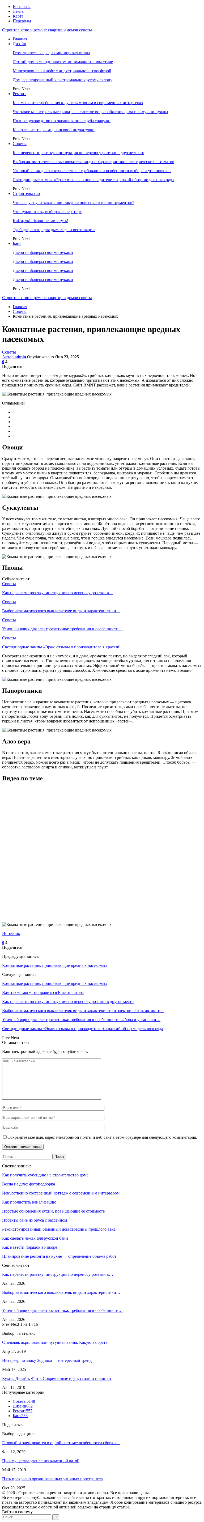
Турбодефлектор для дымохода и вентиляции (54, 229)
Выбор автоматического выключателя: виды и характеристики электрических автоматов (93, 161)
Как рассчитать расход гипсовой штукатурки (54, 129)
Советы (20, 143)
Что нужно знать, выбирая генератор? (47, 211)
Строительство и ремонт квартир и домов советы (47, 30)
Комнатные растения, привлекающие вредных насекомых (54, 965)
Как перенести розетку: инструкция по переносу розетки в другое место (78, 152)
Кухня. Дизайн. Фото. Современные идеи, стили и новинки (56, 1378)
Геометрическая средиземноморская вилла (51, 52)
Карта (18, 16)
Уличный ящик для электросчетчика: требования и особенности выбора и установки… (92, 170)
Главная (20, 39)
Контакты (22, 6)
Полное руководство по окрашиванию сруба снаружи (61, 120)
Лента (18, 11)
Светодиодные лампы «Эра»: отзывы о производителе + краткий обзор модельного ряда (93, 179)
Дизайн (19, 43)
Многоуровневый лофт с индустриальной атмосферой (62, 71)
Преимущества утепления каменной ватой (40, 1461)
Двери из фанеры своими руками (43, 252)
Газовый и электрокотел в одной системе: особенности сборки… (61, 1442)
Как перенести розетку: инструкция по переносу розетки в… (57, 1274)
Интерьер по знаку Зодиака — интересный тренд (47, 1360)
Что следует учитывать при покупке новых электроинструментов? (73, 202)
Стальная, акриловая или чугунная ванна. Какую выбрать (54, 1342)
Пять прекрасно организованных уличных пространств (52, 1479)
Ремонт (19, 93)
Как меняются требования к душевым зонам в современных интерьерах (78, 102)
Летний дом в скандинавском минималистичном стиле (63, 61)
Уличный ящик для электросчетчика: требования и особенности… (62, 1310)
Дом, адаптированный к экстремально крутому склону (62, 80)
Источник (11, 933)
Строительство (26, 193)
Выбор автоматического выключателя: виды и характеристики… (61, 1292)
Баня (17, 243)
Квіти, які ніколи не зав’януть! (40, 220)
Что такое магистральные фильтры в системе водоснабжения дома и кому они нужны (90, 111)
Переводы (22, 21)
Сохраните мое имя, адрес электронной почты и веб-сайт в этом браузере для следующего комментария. (102, 1137)
